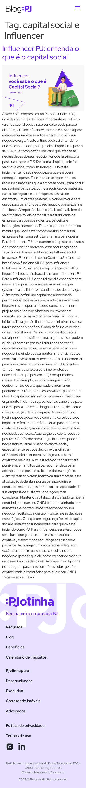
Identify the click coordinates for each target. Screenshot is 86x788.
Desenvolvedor (19, 680)
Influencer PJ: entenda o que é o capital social (40, 53)
